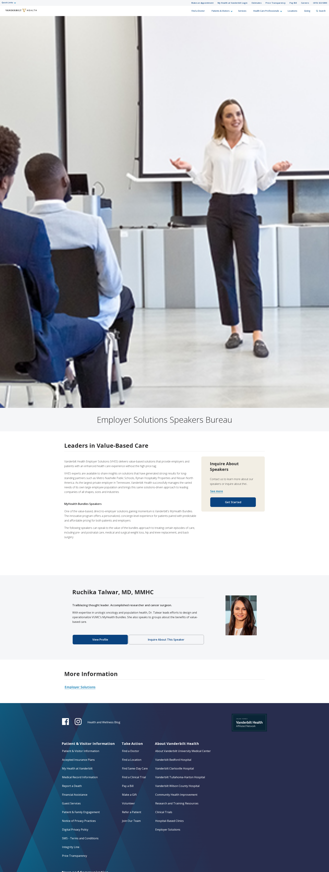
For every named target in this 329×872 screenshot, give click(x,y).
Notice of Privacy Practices (79, 821)
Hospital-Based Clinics (169, 821)
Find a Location (131, 760)
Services (242, 10)
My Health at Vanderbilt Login (233, 3)
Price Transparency (275, 3)
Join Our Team (131, 821)
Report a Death (72, 786)
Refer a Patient (131, 812)
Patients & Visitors (221, 10)
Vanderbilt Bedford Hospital (173, 760)
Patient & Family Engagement (81, 812)
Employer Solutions (167, 829)
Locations (292, 10)
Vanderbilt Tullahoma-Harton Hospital (180, 777)
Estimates (257, 3)
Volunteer (128, 803)
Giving (307, 10)
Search (322, 10)
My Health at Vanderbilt (77, 768)
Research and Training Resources (176, 803)
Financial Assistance (74, 795)
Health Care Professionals (266, 10)
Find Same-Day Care (135, 768)
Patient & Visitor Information (80, 751)
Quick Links (7, 2)
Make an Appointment (202, 3)
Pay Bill (293, 3)
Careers (305, 3)
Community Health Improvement (176, 795)
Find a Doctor (198, 10)
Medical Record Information (80, 777)
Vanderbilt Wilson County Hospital (177, 786)
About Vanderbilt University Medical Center (183, 751)
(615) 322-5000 (320, 3)
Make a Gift (129, 795)
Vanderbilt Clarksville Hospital (174, 768)
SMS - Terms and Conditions (80, 838)
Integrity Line (70, 847)
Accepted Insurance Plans (78, 760)
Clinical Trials (163, 812)
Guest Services (71, 803)
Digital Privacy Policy (75, 829)
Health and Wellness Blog (103, 722)
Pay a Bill (127, 786)
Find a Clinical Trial (134, 777)
